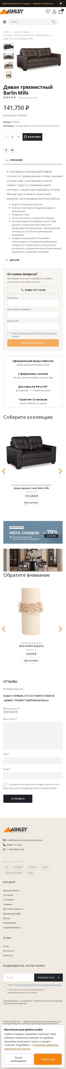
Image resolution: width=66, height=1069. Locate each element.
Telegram (18, 867)
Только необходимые (18, 1059)
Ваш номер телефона (18, 309)
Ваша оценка (11, 708)
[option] (9, 47)
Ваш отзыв (10, 718)
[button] (19, 59)
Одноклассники (14, 872)
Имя (6, 754)
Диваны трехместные (34, 126)
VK (12, 150)
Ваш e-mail (13, 320)
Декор (39, 643)
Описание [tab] (16, 159)
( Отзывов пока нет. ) (28, 97)
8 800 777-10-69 (35, 290)
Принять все (48, 1059)
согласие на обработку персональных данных (34, 335)
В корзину (34, 136)
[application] (33, 560)
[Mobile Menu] (4, 21)
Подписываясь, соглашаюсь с (18, 1000)
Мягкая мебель (52, 126)
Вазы (34, 643)
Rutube (33, 867)
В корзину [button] (32, 502)
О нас (7, 937)
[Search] (54, 21)
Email (6, 769)
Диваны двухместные (29, 485)
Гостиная (18, 126)
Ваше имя (12, 297)
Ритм (30, 872)
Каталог (9, 882)
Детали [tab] (14, 260)
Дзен (45, 867)
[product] (31, 453)
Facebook (6, 150)
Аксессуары (26, 643)
